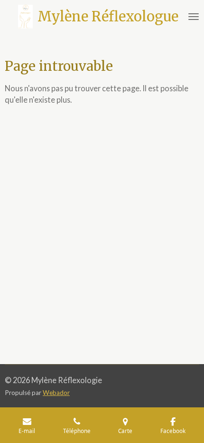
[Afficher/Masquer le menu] (193, 16)
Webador (56, 392)
